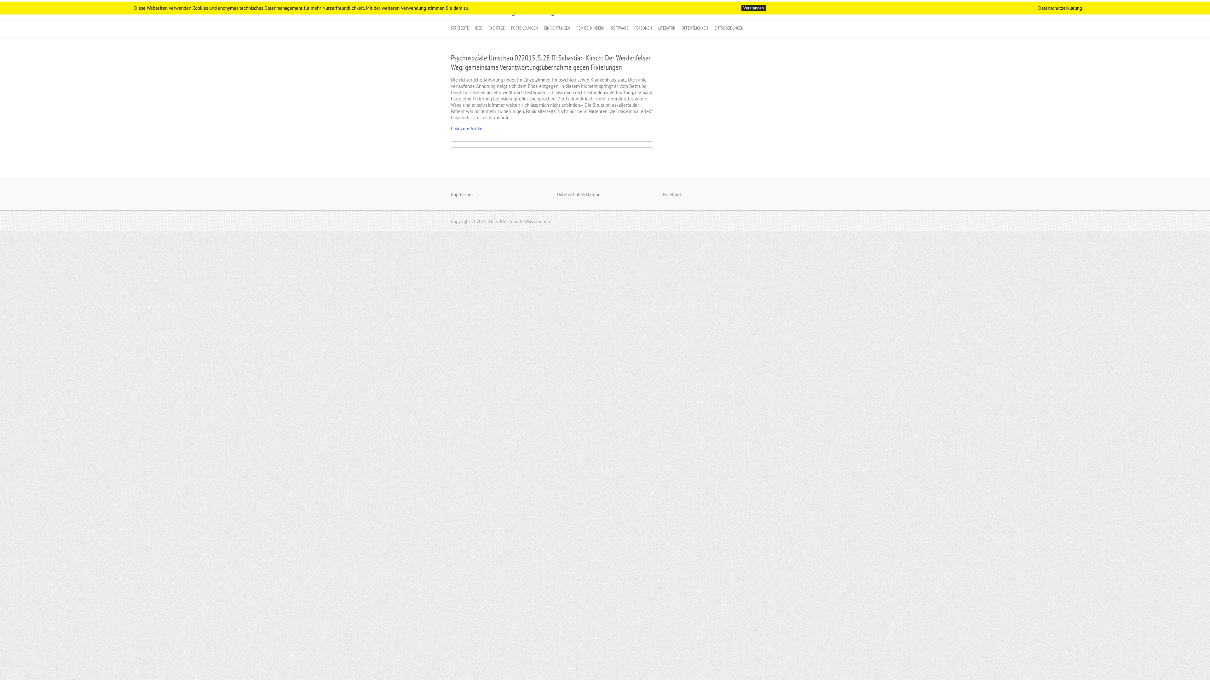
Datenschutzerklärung (579, 194)
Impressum (462, 194)
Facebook (672, 194)
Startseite (460, 28)
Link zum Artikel (467, 129)
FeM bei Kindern (591, 28)
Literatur (666, 28)
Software (619, 28)
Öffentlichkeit (695, 28)
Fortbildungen (524, 28)
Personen (643, 28)
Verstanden (753, 8)
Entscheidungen (729, 28)
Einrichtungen (557, 28)
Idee (478, 28)
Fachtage (496, 28)
